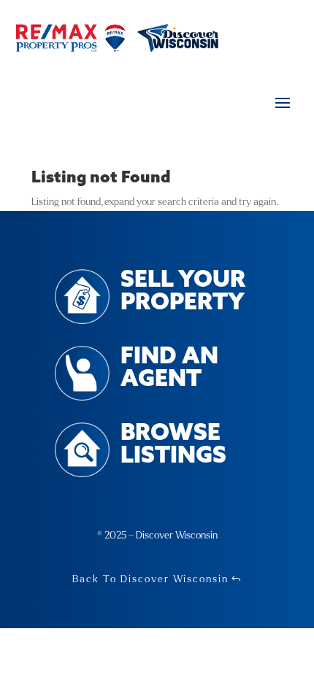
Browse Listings (173, 445)
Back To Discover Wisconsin (150, 578)
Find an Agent (169, 368)
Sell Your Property (182, 291)
